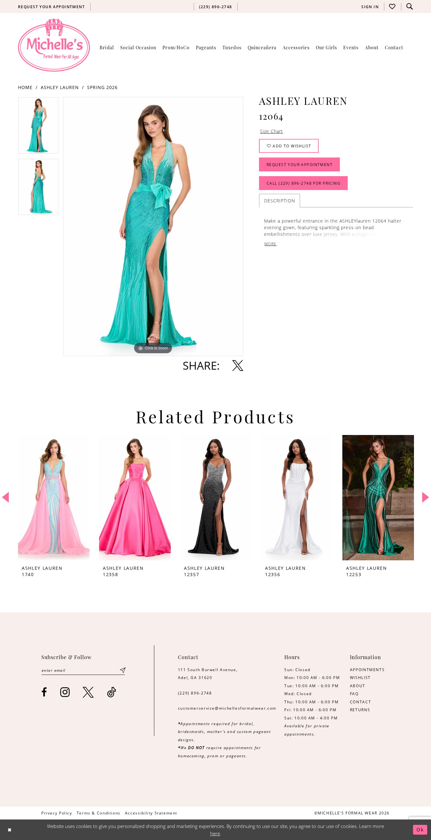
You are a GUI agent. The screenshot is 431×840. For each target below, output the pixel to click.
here (215, 833)
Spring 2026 (102, 87)
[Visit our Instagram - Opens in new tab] (65, 692)
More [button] (270, 244)
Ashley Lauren (60, 87)
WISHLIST (360, 677)
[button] (370, 7)
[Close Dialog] (9, 829)
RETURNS (360, 709)
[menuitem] (51, 7)
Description (279, 201)
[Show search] (409, 6)
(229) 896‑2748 (195, 692)
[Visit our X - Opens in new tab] (88, 692)
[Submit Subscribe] (122, 670)
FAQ (354, 693)
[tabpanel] (38, 127)
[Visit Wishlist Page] (392, 6)
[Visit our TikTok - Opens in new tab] (112, 692)
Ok (420, 829)
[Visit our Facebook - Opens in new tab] (44, 692)
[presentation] (54, 497)
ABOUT (357, 685)
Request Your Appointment (300, 164)
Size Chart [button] (271, 131)
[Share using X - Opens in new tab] (237, 365)
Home (25, 87)
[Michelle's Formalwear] (54, 44)
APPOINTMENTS (367, 669)
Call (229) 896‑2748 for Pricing (303, 183)
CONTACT (360, 701)
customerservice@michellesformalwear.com (227, 708)
